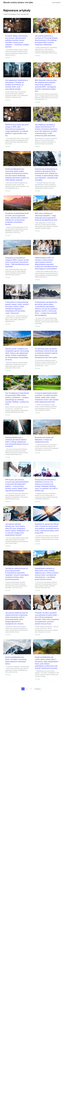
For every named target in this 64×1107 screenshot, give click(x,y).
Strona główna (56, 2)
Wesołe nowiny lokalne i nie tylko (18, 2)
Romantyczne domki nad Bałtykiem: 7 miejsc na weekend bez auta (44, 440)
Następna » (38, 689)
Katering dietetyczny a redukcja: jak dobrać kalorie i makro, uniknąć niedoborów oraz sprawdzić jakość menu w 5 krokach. (16, 442)
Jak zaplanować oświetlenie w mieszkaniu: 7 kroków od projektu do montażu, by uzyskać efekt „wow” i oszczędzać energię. (16, 84)
